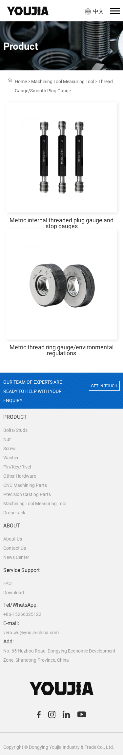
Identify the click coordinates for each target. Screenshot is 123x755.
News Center (16, 557)
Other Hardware (19, 476)
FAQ (7, 583)
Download (13, 592)
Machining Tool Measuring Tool (62, 81)
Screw (9, 448)
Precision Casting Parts (27, 494)
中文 (98, 11)
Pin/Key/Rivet (17, 467)
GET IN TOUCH (104, 386)
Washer (11, 457)
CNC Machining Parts (25, 485)
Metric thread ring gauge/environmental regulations (61, 350)
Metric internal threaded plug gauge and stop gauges (61, 223)
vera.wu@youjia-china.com (31, 632)
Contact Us (14, 548)
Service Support (21, 570)
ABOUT (11, 526)
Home (21, 81)
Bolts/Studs (15, 430)
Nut (7, 439)
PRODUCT (15, 417)
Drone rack (14, 512)
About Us (12, 539)
